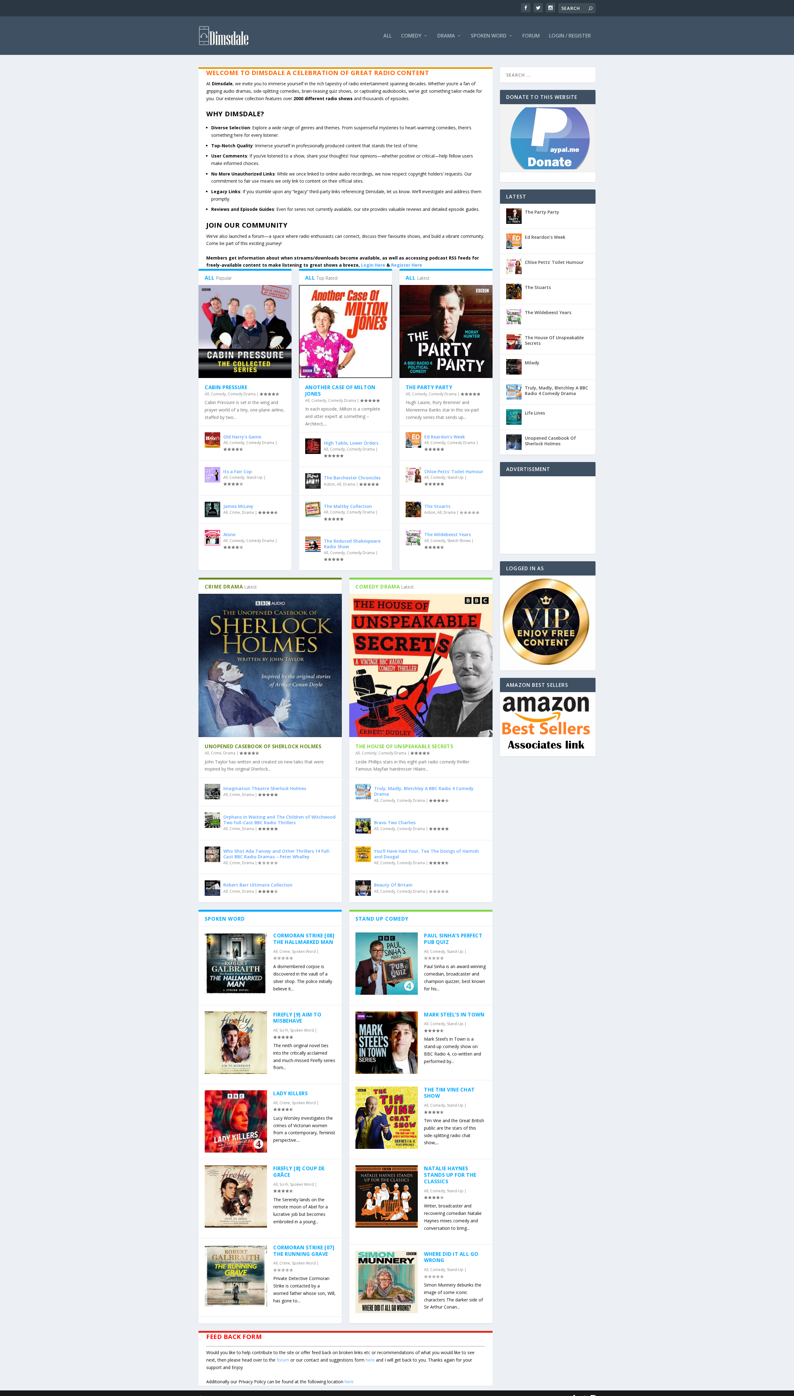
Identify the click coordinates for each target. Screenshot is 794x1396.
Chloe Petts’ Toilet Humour (453, 471)
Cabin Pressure (226, 387)
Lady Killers (290, 1093)
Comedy (411, 36)
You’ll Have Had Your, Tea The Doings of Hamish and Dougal (426, 854)
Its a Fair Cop (237, 471)
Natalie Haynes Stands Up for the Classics (450, 1175)
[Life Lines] (514, 417)
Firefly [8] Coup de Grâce (299, 1171)
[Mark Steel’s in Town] (386, 1042)
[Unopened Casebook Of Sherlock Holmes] (270, 665)
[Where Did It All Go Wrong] (386, 1282)
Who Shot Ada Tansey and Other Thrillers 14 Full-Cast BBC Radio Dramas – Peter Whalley (277, 854)
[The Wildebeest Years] (413, 537)
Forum (531, 36)
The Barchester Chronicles (352, 478)
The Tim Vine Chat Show (449, 1093)
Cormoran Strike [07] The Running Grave (303, 1250)
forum (283, 1360)
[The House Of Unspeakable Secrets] (421, 665)
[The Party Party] (446, 331)
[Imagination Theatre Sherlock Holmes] (212, 791)
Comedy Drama (242, 394)
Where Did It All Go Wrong (451, 1257)
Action (329, 484)
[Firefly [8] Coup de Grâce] (236, 1196)
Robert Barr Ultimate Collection (257, 885)
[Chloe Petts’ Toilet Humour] (413, 474)
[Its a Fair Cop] (212, 474)
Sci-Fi (283, 1030)
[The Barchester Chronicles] (313, 481)
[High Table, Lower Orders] (313, 446)
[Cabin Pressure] (245, 331)
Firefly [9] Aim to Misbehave (297, 1018)
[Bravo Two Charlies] (363, 826)
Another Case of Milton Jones (340, 390)
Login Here (373, 265)
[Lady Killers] (236, 1121)
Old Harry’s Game (242, 437)
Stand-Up (254, 477)
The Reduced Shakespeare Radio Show (352, 543)
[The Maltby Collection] (313, 509)
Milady (532, 363)
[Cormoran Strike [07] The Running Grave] (236, 1275)
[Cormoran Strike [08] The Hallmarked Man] (236, 963)
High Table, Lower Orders (351, 443)
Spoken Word (488, 36)
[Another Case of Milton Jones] (345, 331)
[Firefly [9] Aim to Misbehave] (236, 1042)
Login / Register (570, 36)
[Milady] (514, 367)
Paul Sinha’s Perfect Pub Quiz (453, 938)
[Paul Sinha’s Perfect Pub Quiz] (386, 963)
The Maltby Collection (348, 506)
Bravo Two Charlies (395, 822)
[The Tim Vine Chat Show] (386, 1118)
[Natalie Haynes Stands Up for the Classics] (386, 1196)
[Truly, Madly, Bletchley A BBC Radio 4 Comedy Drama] (363, 791)
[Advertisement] (548, 515)
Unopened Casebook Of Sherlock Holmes (263, 746)
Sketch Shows (459, 540)
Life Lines (535, 413)
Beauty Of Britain (393, 885)
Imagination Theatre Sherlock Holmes (264, 788)
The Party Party (429, 387)
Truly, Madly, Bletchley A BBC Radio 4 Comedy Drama (424, 791)
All (387, 36)
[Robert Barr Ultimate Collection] (212, 888)
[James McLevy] (212, 509)
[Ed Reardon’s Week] (413, 440)
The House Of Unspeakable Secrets (404, 746)
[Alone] (212, 537)
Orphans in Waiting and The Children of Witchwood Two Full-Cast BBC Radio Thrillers (279, 819)
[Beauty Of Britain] (363, 888)
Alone (229, 534)
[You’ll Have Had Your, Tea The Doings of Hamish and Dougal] (363, 854)
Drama (446, 36)
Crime (235, 512)
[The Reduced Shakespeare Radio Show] (313, 544)
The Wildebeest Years (447, 534)
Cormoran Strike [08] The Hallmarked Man (303, 938)
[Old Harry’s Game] (212, 440)
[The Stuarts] (413, 509)
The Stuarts (437, 506)
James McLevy (238, 506)
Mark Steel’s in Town (454, 1014)
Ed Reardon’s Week (444, 437)
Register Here (406, 265)
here (370, 1360)
